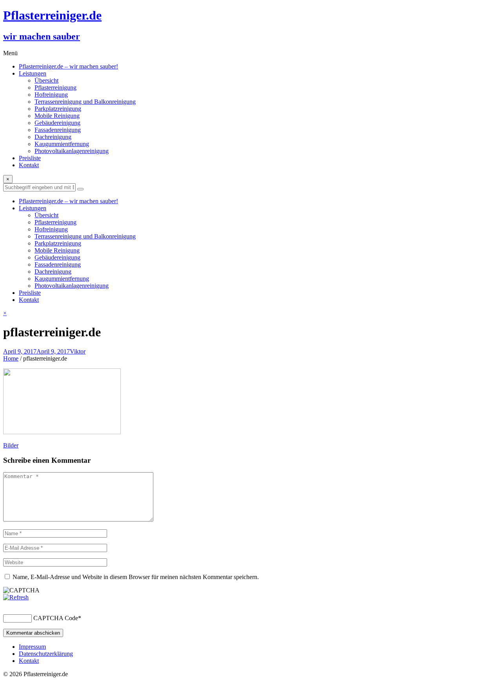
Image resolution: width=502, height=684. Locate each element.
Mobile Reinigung (57, 115)
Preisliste (30, 158)
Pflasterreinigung (55, 87)
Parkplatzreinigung (58, 108)
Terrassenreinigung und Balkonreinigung (85, 101)
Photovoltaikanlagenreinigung (72, 151)
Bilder (10, 445)
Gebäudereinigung (57, 122)
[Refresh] (16, 597)
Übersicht (46, 80)
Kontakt (29, 165)
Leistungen (32, 73)
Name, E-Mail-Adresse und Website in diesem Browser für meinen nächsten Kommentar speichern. (136, 577)
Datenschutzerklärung (46, 653)
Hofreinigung (51, 94)
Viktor (77, 351)
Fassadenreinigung (58, 129)
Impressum (32, 646)
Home (10, 358)
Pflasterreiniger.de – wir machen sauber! (68, 66)
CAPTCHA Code (55, 618)
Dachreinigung (53, 137)
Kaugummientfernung (62, 144)
